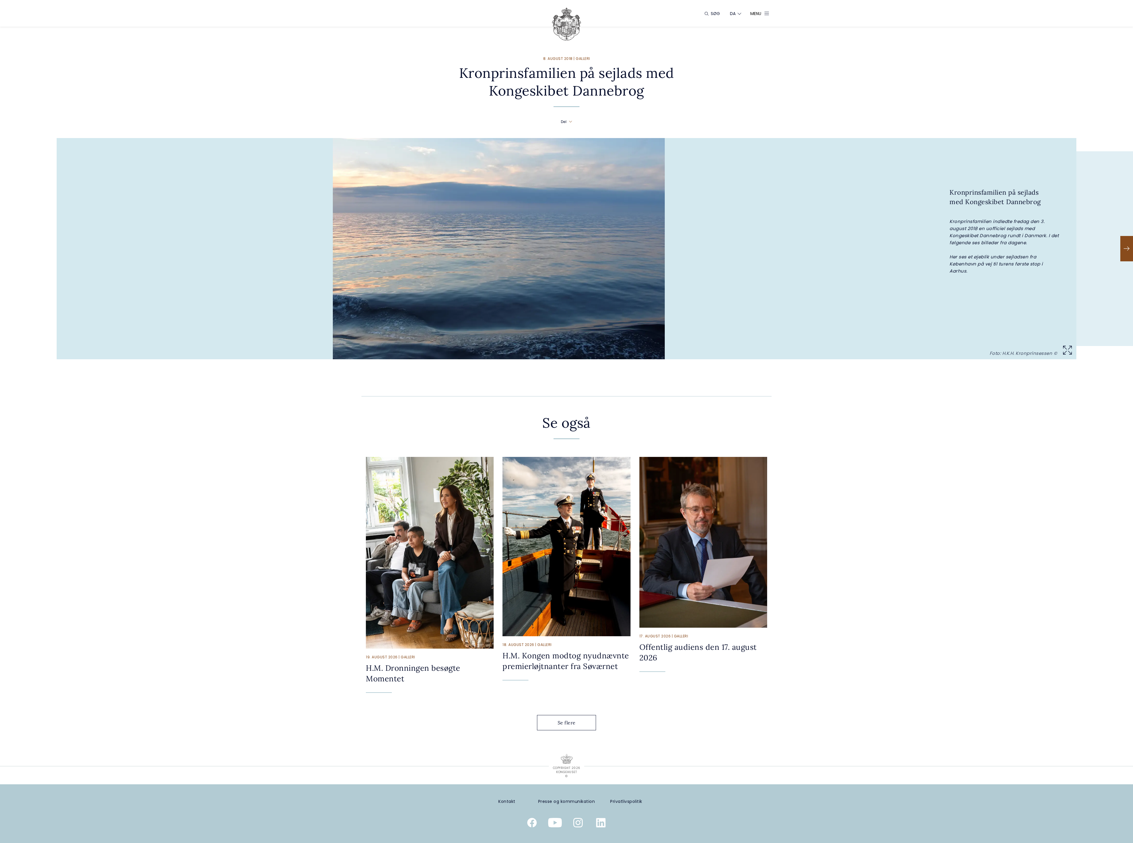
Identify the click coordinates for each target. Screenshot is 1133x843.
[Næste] (1126, 248)
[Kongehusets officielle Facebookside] (532, 824)
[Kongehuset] (566, 24)
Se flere (567, 723)
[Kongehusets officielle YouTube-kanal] (555, 824)
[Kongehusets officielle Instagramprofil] (578, 824)
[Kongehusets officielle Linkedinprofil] (601, 824)
